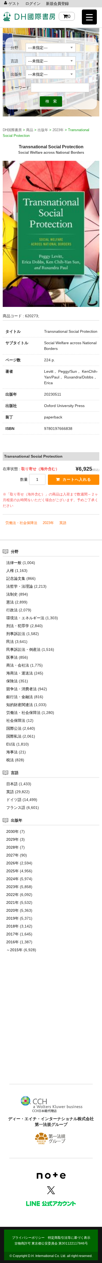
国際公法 (13, 728)
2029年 (12, 839)
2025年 (12, 871)
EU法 (10, 744)
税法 (10, 760)
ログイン (33, 3)
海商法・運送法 (19, 673)
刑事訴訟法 (15, 634)
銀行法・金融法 (19, 697)
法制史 (12, 594)
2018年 (12, 926)
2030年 (12, 831)
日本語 (12, 784)
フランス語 (15, 807)
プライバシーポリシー (28, 1238)
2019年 (12, 918)
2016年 (12, 942)
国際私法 (13, 736)
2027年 (12, 855)
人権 (10, 570)
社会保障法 (15, 720)
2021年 (12, 902)
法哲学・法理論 (19, 586)
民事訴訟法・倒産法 (23, 649)
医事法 (12, 657)
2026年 (12, 863)
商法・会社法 (17, 665)
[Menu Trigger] (89, 17)
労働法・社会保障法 (21, 523)
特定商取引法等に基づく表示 (69, 1238)
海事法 (12, 752)
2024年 (12, 879)
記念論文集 (15, 578)
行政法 (12, 610)
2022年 (12, 894)
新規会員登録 (57, 3)
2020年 (12, 910)
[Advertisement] (51, 1026)
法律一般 (13, 562)
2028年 (12, 847)
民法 (10, 641)
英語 (62, 523)
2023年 (48, 523)
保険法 (12, 681)
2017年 (12, 934)
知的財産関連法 (19, 705)
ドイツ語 (13, 799)
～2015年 (14, 950)
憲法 (10, 602)
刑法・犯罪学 (17, 626)
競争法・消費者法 (21, 689)
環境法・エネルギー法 (25, 618)
